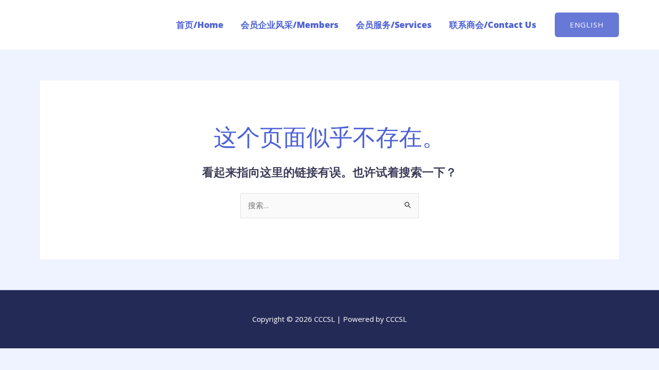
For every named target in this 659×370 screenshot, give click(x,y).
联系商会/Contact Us (492, 24)
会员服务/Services (394, 24)
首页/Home (199, 24)
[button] (587, 25)
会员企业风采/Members (290, 24)
